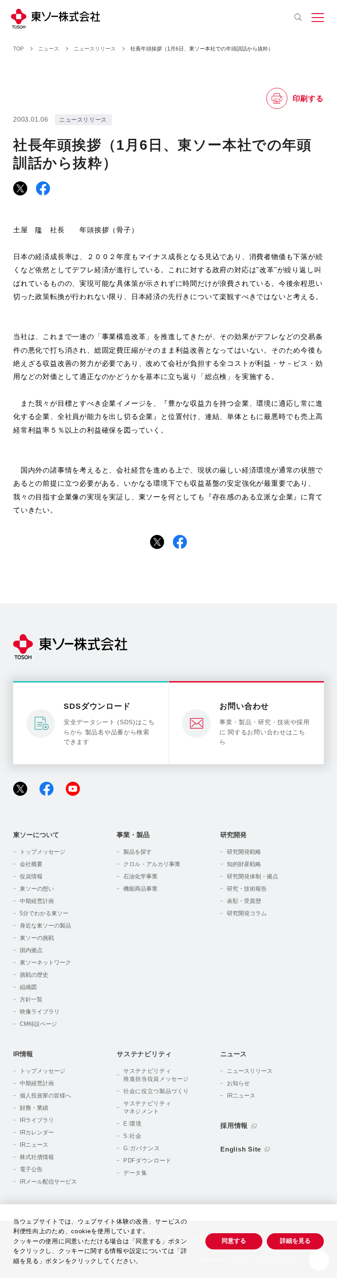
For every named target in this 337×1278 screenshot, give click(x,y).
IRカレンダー (37, 1132)
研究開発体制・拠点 (252, 876)
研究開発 (233, 834)
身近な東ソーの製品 (45, 925)
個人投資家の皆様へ (45, 1095)
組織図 (28, 987)
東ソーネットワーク (45, 962)
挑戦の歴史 (34, 974)
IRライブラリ (37, 1120)
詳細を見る (295, 1240)
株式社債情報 (37, 1157)
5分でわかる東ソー (44, 913)
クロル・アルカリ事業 (151, 864)
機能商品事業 (140, 888)
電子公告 (31, 1169)
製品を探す (137, 851)
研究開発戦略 (244, 851)
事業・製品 (133, 834)
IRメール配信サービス (48, 1181)
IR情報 (23, 1054)
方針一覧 (31, 999)
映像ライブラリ (40, 1011)
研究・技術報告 (247, 888)
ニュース (233, 1054)
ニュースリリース (249, 1071)
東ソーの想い (37, 888)
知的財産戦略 (244, 864)
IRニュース (34, 1144)
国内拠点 (31, 950)
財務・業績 (34, 1108)
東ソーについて (36, 834)
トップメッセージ (42, 851)
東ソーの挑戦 (37, 938)
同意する (234, 1240)
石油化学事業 (140, 876)
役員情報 (31, 876)
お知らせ (238, 1083)
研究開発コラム (247, 913)
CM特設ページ (38, 1024)
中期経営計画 (37, 901)
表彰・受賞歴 (244, 901)
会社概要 (31, 864)
